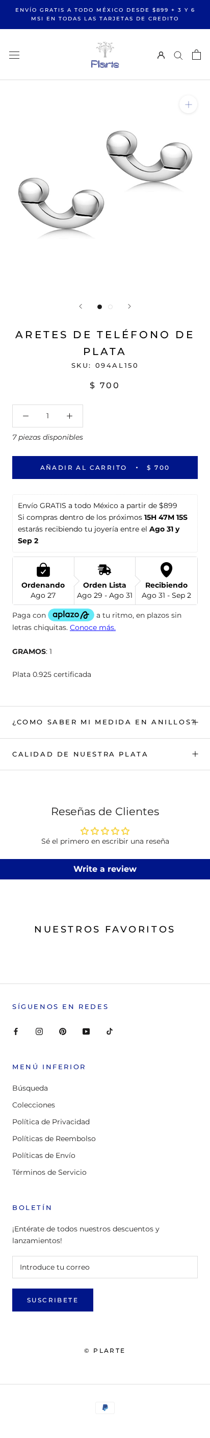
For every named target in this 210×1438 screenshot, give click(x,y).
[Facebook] (15, 1031)
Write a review (105, 869)
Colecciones (33, 1104)
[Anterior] (80, 306)
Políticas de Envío (43, 1155)
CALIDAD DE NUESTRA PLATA (80, 754)
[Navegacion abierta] (14, 54)
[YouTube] (86, 1031)
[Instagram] (39, 1031)
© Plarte (104, 1350)
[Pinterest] (62, 1031)
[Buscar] (178, 55)
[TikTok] (109, 1031)
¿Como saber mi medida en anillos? (104, 722)
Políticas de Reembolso (54, 1138)
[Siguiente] (129, 306)
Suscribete (52, 1300)
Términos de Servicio (49, 1172)
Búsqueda (30, 1088)
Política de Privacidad (51, 1121)
